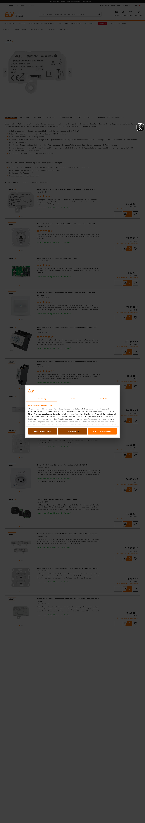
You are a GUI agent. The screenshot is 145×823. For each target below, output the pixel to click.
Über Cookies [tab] (103, 399)
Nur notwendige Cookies (42, 431)
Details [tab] (72, 399)
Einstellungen (71, 431)
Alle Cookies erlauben (102, 431)
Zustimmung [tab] (41, 399)
